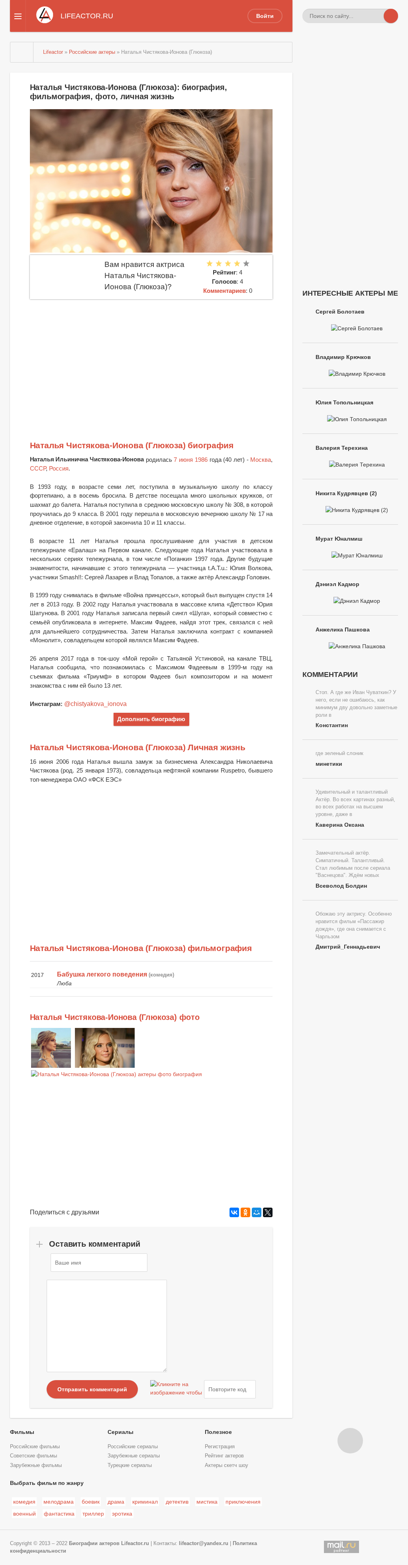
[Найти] (391, 16)
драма (116, 1501)
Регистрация (220, 1446)
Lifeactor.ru (135, 1543)
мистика (207, 1501)
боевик (91, 1501)
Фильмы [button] (22, 1432)
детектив (177, 1501)
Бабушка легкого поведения (102, 974)
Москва (260, 459)
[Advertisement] (151, 359)
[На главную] (21, 52)
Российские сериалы (133, 1446)
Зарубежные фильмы (36, 1465)
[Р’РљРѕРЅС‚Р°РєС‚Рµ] (234, 1212)
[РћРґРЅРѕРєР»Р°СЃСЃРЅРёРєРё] (245, 1212)
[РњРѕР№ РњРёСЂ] (256, 1212)
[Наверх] (350, 1440)
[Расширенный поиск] (376, 16)
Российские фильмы (35, 1446)
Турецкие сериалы (130, 1465)
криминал (145, 1501)
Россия (59, 468)
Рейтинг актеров (224, 1456)
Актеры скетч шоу (226, 1465)
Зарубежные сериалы (134, 1456)
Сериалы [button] (120, 1432)
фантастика (59, 1513)
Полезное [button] (218, 1432)
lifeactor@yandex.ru (203, 1543)
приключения (243, 1501)
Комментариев (224, 290)
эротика (122, 1513)
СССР (38, 468)
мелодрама (58, 1501)
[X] (268, 1212)
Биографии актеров (94, 1543)
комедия (24, 1501)
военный (24, 1513)
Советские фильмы (33, 1456)
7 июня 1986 (190, 459)
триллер (93, 1513)
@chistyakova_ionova (95, 703)
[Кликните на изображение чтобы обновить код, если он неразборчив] (176, 1389)
